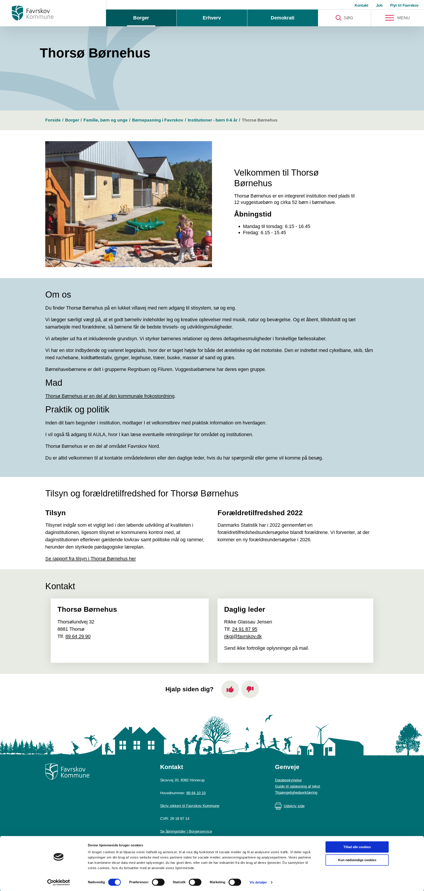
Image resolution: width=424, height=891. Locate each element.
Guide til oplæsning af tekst (297, 786)
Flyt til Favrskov (404, 5)
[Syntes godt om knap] (230, 689)
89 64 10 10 (196, 793)
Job (379, 5)
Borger (141, 18)
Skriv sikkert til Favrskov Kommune (189, 806)
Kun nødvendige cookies (357, 860)
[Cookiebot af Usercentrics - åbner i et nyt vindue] (58, 882)
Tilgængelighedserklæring (296, 792)
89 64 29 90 (78, 636)
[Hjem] (32, 13)
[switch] (158, 882)
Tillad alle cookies (357, 847)
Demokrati (282, 18)
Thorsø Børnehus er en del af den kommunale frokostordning (109, 396)
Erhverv (212, 18)
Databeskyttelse (288, 780)
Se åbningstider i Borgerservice (186, 831)
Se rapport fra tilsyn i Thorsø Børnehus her (90, 558)
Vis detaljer (258, 882)
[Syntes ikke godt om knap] (250, 689)
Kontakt (361, 5)
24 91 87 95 (244, 629)
